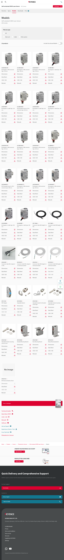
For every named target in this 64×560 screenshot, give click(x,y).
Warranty (7, 536)
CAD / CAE (4, 80)
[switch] (60, 43)
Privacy (6, 528)
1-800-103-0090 (6, 501)
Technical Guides (6, 411)
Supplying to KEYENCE (10, 538)
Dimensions (4, 74)
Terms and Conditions (10, 531)
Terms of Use (8, 533)
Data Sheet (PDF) (6, 414)
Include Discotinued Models (50, 43)
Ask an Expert (5, 426)
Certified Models (8, 526)
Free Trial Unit (5, 432)
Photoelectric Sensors (8, 435)
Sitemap (7, 540)
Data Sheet (4, 77)
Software (4, 423)
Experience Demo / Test (8, 429)
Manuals (4, 83)
